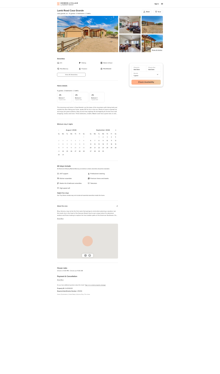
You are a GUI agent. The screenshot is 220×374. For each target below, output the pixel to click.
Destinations (64, 297)
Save (159, 12)
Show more (60, 117)
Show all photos (157, 50)
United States (72, 297)
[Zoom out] (89, 258)
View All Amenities (71, 75)
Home (58, 297)
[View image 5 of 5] (152, 43)
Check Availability (146, 82)
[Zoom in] (85, 258)
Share (148, 12)
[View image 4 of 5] (130, 43)
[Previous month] (58, 133)
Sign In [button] (157, 4)
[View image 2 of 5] (130, 25)
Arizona (79, 297)
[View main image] (87, 34)
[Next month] (115, 133)
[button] (63, 154)
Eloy (82, 297)
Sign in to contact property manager (95, 288)
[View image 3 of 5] (152, 25)
